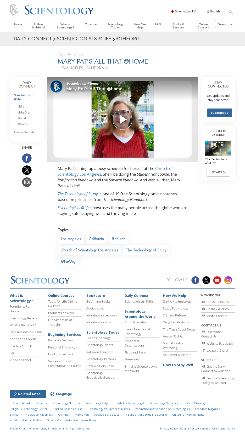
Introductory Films (99, 322)
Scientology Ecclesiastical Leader (101, 375)
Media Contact (216, 316)
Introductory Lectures (101, 315)
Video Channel (20, 360)
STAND (14, 414)
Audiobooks (95, 308)
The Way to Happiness (38, 414)
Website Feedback (219, 343)
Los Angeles (71, 239)
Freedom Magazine (207, 409)
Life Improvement (60, 354)
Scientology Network (66, 403)
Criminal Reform (174, 315)
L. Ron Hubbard (38, 26)
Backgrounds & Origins (26, 332)
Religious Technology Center (28, 409)
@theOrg (68, 261)
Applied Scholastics (106, 414)
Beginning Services (64, 334)
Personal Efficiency (61, 347)
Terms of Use (208, 428)
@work (22, 118)
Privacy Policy (169, 428)
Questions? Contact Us (212, 334)
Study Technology (175, 308)
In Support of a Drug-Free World (146, 414)
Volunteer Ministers (177, 355)
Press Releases (217, 301)
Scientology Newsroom (165, 403)
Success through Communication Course (65, 363)
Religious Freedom (99, 352)
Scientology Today (115, 26)
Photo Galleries (217, 309)
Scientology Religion (98, 403)
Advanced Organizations (135, 343)
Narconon (82, 414)
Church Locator (135, 322)
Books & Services (178, 26)
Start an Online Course (67, 409)
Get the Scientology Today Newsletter (217, 380)
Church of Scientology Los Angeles (89, 250)
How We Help (140, 26)
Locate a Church (217, 350)
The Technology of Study (78, 193)
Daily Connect (137, 295)
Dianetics (41, 403)
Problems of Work (61, 313)
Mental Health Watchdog (173, 345)
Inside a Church (21, 346)
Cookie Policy (188, 428)
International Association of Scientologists (162, 409)
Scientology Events (99, 345)
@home (23, 124)
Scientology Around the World (140, 314)
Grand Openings (98, 338)
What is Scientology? (65, 26)
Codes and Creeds (23, 339)
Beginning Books (98, 301)
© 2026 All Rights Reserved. (50, 428)
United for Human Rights (188, 414)
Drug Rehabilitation (176, 322)
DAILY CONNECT (26, 84)
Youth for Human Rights (25, 420)
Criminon (64, 414)
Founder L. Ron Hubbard (20, 308)
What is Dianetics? (23, 325)
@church (118, 239)
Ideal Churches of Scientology (137, 331)
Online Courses (203, 26)
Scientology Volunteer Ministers (109, 409)
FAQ (158, 24)
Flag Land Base (135, 352)
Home (18, 24)
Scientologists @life (23, 97)
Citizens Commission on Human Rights (71, 420)
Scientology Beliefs (23, 318)
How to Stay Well (24, 132)
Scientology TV (185, 11)
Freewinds (132, 359)
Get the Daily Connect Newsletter (215, 368)
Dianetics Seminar (61, 340)
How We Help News (100, 366)
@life (21, 106)
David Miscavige (196, 403)
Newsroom (225, 24)
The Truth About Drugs (179, 329)
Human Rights (173, 336)
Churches (91, 24)
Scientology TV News (101, 359)
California (96, 239)
